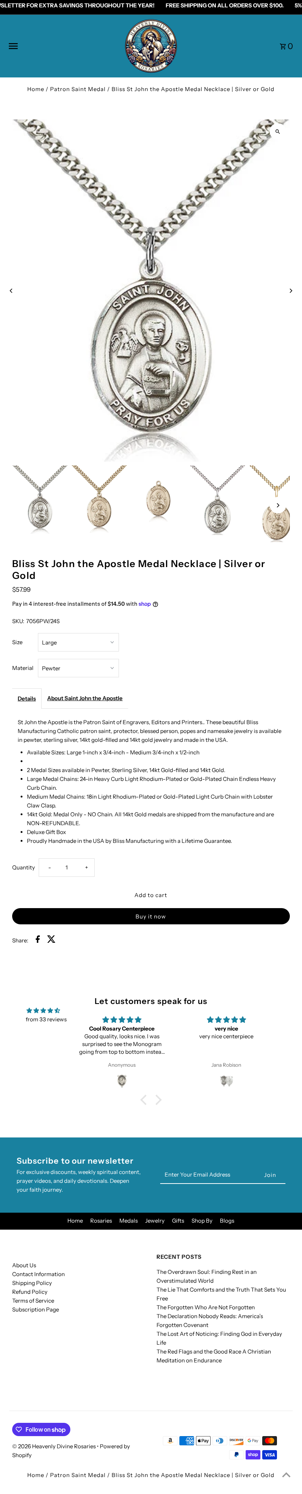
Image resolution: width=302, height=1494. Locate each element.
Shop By (202, 1220)
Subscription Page (35, 1309)
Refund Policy (30, 1291)
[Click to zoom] (278, 131)
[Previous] (11, 290)
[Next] (290, 290)
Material (23, 667)
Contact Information (38, 1274)
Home (35, 89)
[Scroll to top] (286, 1474)
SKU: (18, 621)
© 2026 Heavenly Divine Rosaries (54, 1446)
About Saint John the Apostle (85, 698)
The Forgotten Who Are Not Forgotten (206, 1307)
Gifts (178, 1220)
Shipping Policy (32, 1282)
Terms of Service (33, 1300)
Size (17, 642)
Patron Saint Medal (78, 89)
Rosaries (101, 1220)
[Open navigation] (63, 46)
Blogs (227, 1220)
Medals (128, 1220)
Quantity (23, 867)
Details (27, 698)
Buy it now (151, 916)
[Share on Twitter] (51, 940)
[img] (43, 1010)
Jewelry (155, 1220)
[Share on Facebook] (38, 940)
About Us (24, 1265)
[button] (145, 1100)
